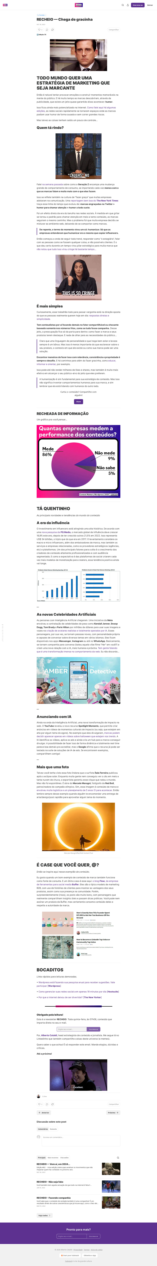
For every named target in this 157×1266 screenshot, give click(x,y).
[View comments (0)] (47, 29)
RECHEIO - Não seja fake (50, 1182)
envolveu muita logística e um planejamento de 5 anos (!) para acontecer (74, 790)
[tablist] (47, 1129)
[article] (78, 1170)
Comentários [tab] (43, 1129)
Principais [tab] (41, 1158)
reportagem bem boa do (84, 200)
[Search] (122, 5)
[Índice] (2, 633)
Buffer (75, 884)
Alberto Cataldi (49, 1035)
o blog (96, 881)
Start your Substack (71, 1255)
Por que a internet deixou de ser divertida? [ (61, 997)
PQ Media (66, 532)
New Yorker (95, 997)
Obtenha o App (90, 1255)
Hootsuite (113, 991)
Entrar (150, 5)
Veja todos (43, 1215)
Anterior (45, 1112)
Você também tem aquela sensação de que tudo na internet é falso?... (64, 1185)
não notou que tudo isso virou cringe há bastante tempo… (66, 249)
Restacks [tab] (53, 1129)
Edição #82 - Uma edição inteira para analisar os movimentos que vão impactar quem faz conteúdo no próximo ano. (65, 1168)
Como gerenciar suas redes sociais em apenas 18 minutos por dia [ (73, 991)
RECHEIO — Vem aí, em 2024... (53, 1164)
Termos (87, 1250)
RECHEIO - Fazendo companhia (54, 1198)
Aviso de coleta (96, 1250)
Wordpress (54, 986)
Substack (68, 1261)
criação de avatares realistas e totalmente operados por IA (76, 630)
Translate (41, 15)
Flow (102, 881)
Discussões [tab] (64, 1158)
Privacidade (78, 1250)
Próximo (111, 1112)
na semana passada (52, 184)
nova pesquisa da (51, 532)
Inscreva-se (138, 5)
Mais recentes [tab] (53, 1158)
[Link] (33, 83)
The (86, 997)
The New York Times (107, 200)
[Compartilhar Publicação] (128, 5)
